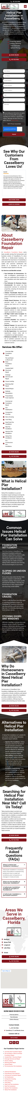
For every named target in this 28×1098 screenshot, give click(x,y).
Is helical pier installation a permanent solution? (12, 894)
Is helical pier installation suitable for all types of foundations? (11, 888)
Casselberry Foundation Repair (13, 252)
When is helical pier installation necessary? (11, 865)
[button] (25, 6)
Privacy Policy (14, 120)
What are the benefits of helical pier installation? (11, 882)
